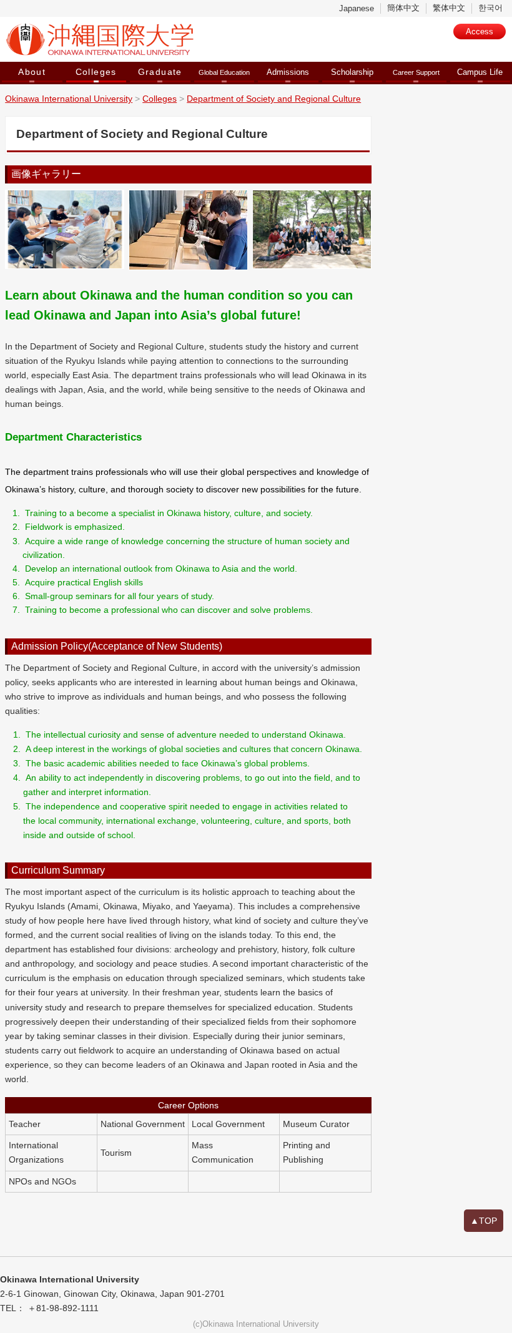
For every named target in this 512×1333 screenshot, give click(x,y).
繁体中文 (449, 7)
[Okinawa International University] (179, 39)
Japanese (356, 8)
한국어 (490, 7)
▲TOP (483, 1221)
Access (479, 31)
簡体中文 (403, 7)
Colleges (96, 72)
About (32, 72)
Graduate (160, 72)
